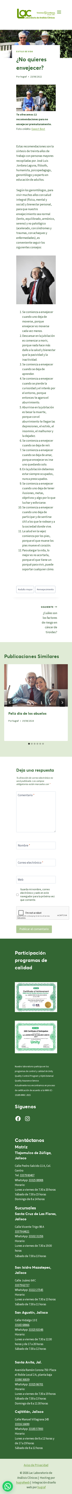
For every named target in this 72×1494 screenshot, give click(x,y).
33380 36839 (22, 1380)
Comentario (26, 795)
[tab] (29, 744)
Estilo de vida (24, 51)
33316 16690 (22, 1424)
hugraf (23, 76)
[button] (7, 1486)
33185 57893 (36, 1429)
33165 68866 (22, 1325)
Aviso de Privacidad (36, 1465)
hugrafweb (23, 1483)
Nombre (24, 846)
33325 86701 (36, 1384)
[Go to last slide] (10, 702)
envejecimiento (45, 589)
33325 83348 (36, 1330)
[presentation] (36, 685)
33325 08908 (36, 1180)
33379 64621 (22, 1232)
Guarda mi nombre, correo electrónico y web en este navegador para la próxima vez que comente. (37, 895)
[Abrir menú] (59, 12)
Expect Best (38, 129)
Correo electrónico (30, 863)
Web (20, 880)
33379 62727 (22, 1285)
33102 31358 (36, 1236)
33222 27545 (36, 1290)
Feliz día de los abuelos (27, 713)
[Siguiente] (62, 702)
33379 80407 (27, 1175)
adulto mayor (25, 589)
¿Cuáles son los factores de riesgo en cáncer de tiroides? (49, 619)
